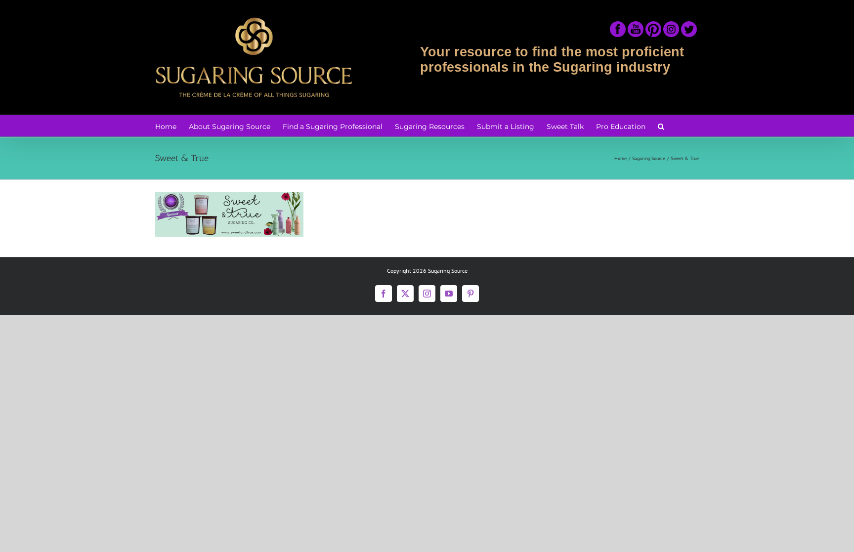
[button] (661, 125)
